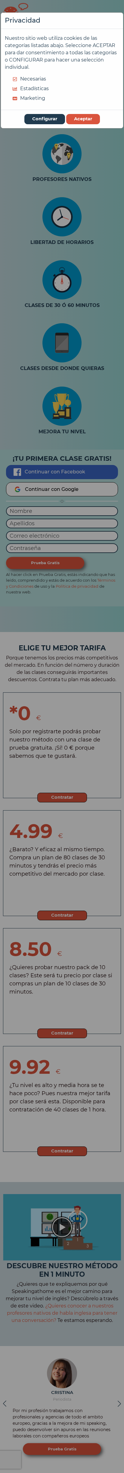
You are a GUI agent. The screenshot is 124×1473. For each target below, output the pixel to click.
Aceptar (83, 119)
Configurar (44, 119)
